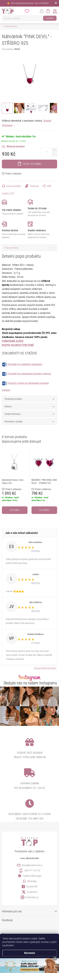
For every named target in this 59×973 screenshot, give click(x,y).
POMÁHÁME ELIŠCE (13, 341)
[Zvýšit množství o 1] (54, 150)
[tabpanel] (15, 482)
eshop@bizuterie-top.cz (32, 865)
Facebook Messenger (32, 876)
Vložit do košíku (32, 163)
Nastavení (29, 952)
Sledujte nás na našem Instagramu (30, 683)
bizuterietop (32, 892)
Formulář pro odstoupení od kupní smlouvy (29, 373)
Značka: (8, 193)
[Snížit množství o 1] (54, 154)
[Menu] (55, 11)
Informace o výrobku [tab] (13, 421)
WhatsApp (32, 881)
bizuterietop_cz (32, 897)
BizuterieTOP (32, 886)
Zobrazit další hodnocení (45, 668)
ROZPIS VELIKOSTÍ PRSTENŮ (18, 345)
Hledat (50, 18)
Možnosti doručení (16, 146)
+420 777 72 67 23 (32, 870)
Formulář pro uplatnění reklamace (25, 364)
